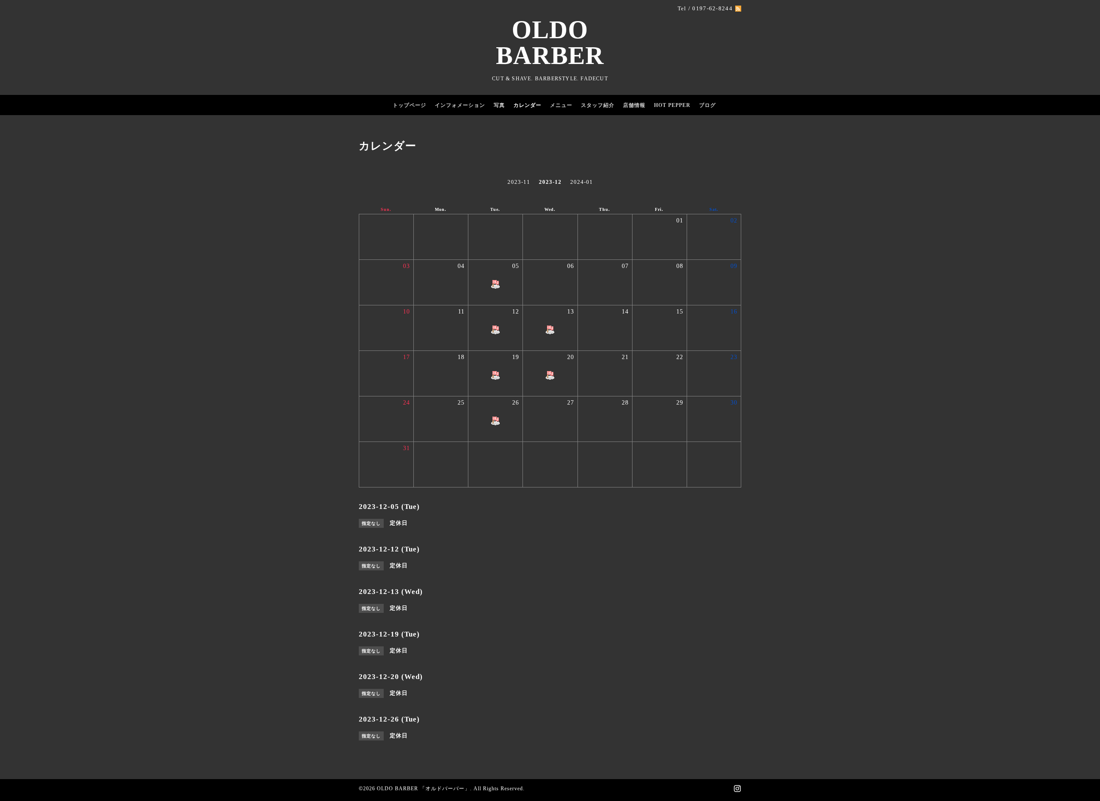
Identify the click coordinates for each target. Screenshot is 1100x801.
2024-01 (581, 182)
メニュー (561, 105)
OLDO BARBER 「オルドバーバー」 (423, 789)
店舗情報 (634, 105)
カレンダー (527, 105)
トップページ (409, 105)
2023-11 (518, 182)
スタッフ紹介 (597, 105)
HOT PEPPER (672, 105)
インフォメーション (460, 105)
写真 (499, 105)
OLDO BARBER (550, 43)
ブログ (707, 105)
